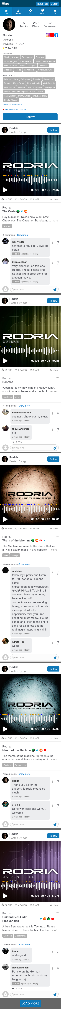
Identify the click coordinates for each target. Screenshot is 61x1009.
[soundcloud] (25, 211)
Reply (35, 253)
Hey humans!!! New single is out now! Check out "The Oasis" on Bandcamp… (30, 218)
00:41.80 (16, 282)
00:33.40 (16, 254)
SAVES (22, 199)
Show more (22, 234)
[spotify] (18, 211)
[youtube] (40, 540)
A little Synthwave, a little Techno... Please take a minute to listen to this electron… (30, 928)
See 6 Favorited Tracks (15, 109)
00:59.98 (16, 983)
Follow (30, 117)
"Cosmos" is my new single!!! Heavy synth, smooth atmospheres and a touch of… (29, 389)
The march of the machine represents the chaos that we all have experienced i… (29, 757)
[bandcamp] (21, 211)
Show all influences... (13, 104)
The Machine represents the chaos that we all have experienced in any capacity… (29, 547)
